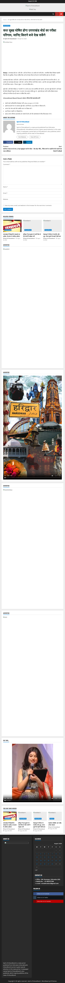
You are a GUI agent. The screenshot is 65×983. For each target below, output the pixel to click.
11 (40, 857)
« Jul (36, 870)
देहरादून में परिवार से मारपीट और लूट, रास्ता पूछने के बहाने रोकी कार (52, 235)
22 (56, 860)
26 (44, 864)
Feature (52, 818)
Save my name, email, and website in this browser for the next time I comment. (28, 205)
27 (48, 864)
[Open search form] (53, 14)
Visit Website (22, 137)
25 (40, 864)
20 (48, 860)
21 (52, 860)
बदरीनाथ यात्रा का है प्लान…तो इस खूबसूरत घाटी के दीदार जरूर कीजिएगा (17, 148)
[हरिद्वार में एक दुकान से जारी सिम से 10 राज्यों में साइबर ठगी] (32, 226)
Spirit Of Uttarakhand (10, 38)
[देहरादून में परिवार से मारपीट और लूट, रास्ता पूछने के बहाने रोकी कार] (52, 226)
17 (37, 860)
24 (37, 864)
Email (5, 193)
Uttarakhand (7, 25)
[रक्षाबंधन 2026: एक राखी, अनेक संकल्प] (55, 816)
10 (37, 857)
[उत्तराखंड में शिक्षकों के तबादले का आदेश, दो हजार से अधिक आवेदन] (12, 226)
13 (48, 857)
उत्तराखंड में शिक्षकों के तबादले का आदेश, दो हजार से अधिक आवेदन (11, 235)
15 (56, 857)
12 (44, 857)
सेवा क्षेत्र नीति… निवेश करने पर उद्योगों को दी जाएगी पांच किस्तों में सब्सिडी (47, 148)
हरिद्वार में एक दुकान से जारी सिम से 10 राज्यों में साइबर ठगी (32, 235)
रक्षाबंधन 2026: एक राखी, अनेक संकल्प (55, 824)
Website (5, 199)
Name (5, 187)
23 (60, 860)
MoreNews (45, 981)
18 (40, 860)
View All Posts (35, 137)
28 (52, 864)
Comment (6, 164)
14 (52, 857)
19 (44, 860)
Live (61, 14)
